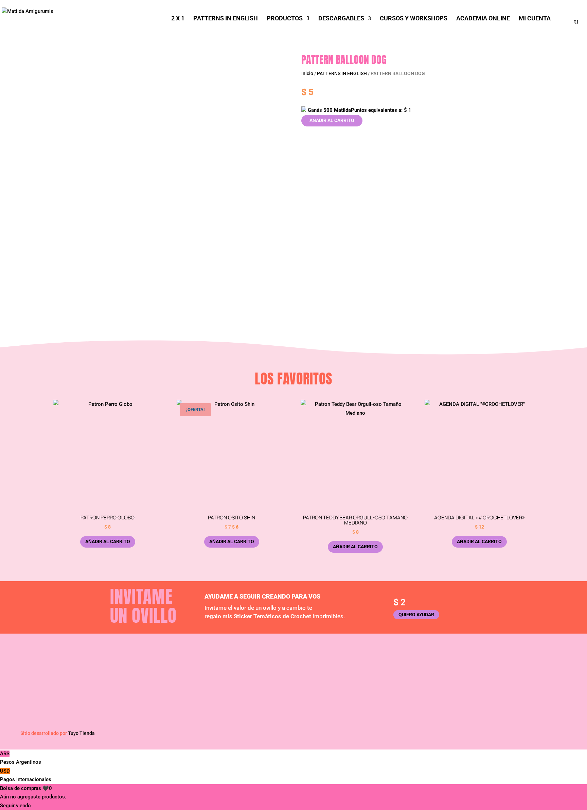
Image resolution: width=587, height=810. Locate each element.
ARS (20, 758)
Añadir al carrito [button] (107, 541)
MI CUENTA (535, 19)
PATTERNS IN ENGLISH (225, 19)
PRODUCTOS (285, 19)
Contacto (183, 685)
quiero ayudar (416, 614)
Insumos (452, 676)
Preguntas (184, 676)
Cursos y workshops (330, 685)
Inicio (307, 73)
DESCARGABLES (341, 19)
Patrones (317, 666)
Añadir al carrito (331, 120)
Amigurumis (456, 666)
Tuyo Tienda (81, 733)
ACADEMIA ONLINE (483, 19)
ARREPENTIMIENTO (463, 689)
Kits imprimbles (325, 676)
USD (25, 775)
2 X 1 (177, 19)
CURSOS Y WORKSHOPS (413, 19)
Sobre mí (183, 666)
